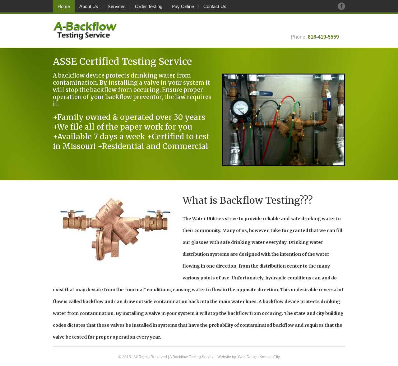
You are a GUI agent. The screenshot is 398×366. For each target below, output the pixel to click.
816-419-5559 (323, 37)
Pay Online (183, 6)
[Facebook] (341, 6)
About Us (88, 6)
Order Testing (148, 6)
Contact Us (214, 6)
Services (117, 6)
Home (64, 6)
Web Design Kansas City (259, 357)
